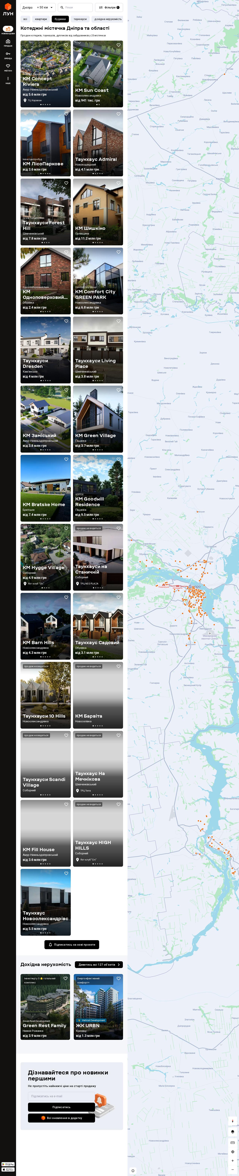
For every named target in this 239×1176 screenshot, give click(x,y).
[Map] (183, 588)
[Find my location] (232, 1151)
